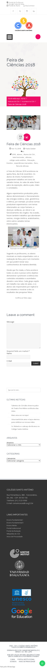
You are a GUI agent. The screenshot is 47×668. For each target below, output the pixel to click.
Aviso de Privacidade (15, 536)
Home (23, 99)
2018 (14, 154)
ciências (28, 157)
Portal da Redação (14, 531)
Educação (31, 160)
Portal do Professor (16, 2)
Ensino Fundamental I (15, 520)
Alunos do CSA (29, 154)
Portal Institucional (14, 528)
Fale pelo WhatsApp (7, 666)
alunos (19, 154)
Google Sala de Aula (16, 4)
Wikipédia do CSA (13, 534)
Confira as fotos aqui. (23, 298)
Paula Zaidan (30, 148)
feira (36, 163)
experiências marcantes (23, 163)
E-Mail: (9, 361)
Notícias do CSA (14, 101)
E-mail (13, 659)
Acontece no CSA (28, 101)
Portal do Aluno (14, 6)
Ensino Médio (12, 525)
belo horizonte (18, 157)
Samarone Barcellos (30, 650)
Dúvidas (13, 662)
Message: (10, 322)
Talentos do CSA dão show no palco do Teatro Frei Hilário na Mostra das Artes (25, 408)
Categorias (11, 458)
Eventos (10, 163)
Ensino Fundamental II (15, 523)
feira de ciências (22, 166)
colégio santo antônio (18, 160)
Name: (9, 353)
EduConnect (29, 6)
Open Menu (10, 37)
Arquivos (10, 442)
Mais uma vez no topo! (20, 415)
